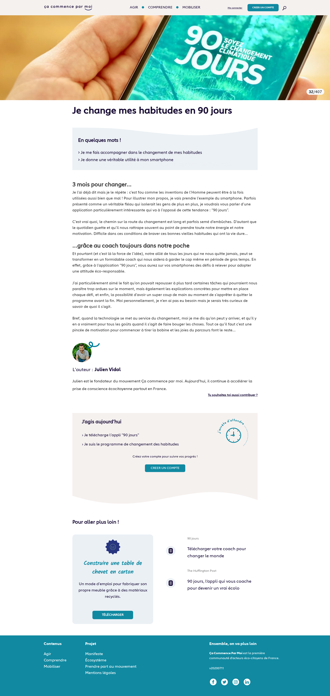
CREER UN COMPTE (263, 7)
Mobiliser (191, 7)
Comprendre (160, 7)
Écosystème (95, 660)
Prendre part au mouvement (110, 666)
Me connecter (235, 8)
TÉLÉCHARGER (113, 615)
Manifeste (94, 654)
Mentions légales (100, 673)
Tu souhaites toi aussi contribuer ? (233, 395)
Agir (134, 7)
